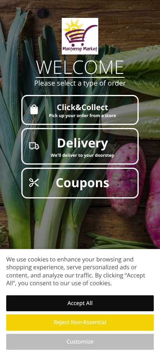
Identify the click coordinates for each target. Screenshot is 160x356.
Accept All (80, 303)
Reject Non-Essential (80, 322)
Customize (80, 341)
